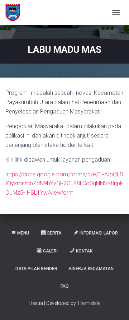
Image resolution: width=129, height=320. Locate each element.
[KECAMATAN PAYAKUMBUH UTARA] (15, 13)
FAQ (65, 286)
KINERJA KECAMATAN (91, 268)
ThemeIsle (88, 303)
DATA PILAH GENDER (36, 268)
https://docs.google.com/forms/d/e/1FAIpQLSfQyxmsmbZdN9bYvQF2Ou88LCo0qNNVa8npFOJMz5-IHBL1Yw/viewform (64, 183)
